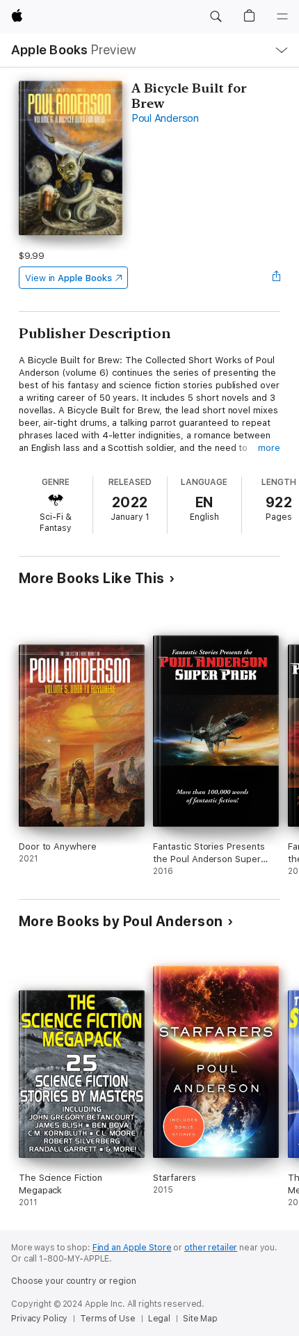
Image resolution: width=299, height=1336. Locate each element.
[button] (215, 16)
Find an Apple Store (132, 1247)
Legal (159, 1318)
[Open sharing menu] (276, 277)
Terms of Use (108, 1318)
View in (68, 278)
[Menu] (282, 16)
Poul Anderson (165, 118)
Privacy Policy (39, 1318)
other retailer (210, 1247)
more (269, 448)
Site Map (200, 1318)
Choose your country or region (73, 1281)
